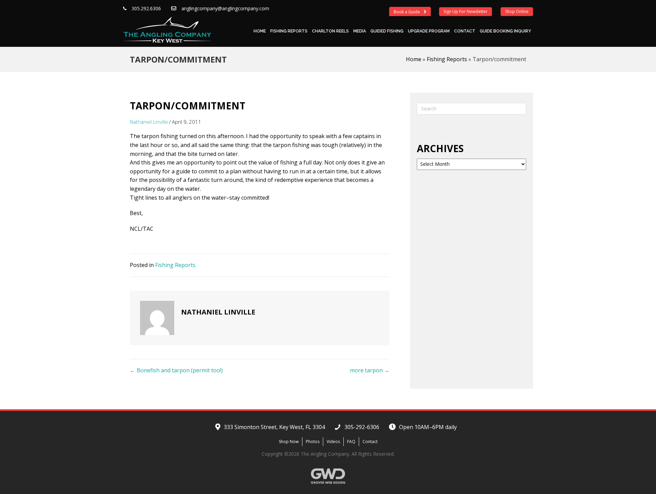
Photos (312, 441)
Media (359, 31)
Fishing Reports (289, 31)
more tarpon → (370, 370)
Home (260, 31)
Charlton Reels (330, 31)
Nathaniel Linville (149, 121)
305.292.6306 (146, 8)
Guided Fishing (387, 31)
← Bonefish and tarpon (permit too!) (176, 370)
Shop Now (289, 441)
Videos (333, 441)
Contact (464, 31)
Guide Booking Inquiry (505, 31)
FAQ (351, 441)
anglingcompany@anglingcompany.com (225, 8)
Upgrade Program (429, 31)
